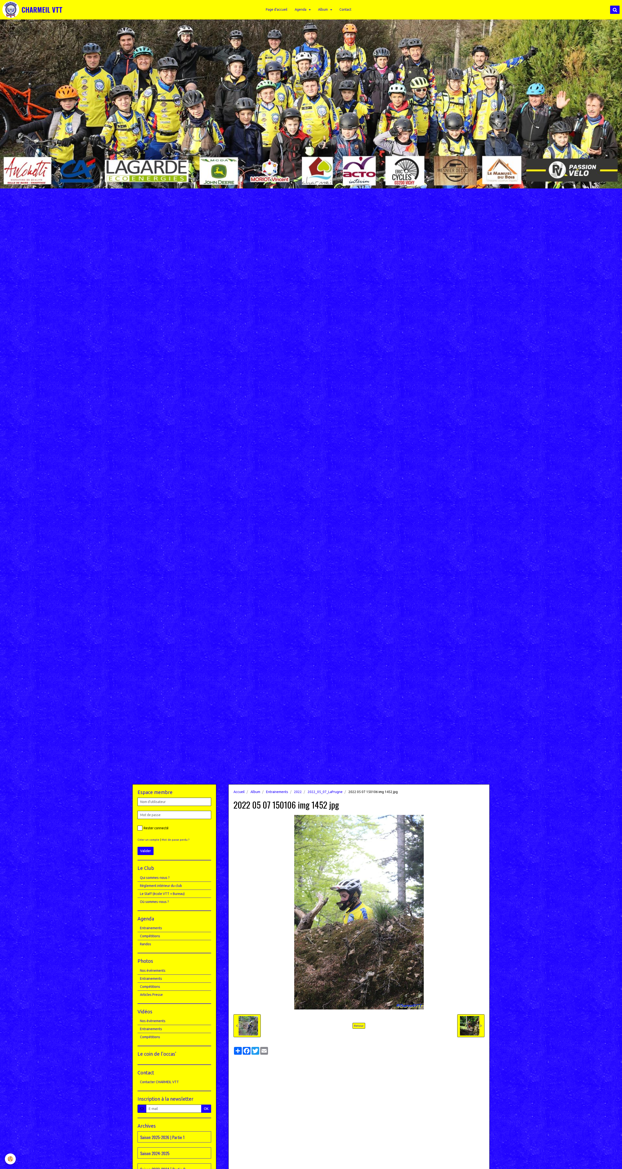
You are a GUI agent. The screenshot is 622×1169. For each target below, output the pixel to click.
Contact (345, 9)
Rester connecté (156, 828)
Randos (145, 944)
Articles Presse (151, 995)
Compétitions (150, 936)
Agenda (301, 9)
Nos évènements (152, 1021)
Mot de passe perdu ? (175, 839)
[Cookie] (10, 1158)
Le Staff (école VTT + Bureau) (162, 894)
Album (323, 9)
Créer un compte (148, 839)
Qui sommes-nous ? (155, 878)
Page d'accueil (276, 9)
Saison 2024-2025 (154, 1153)
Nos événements (152, 971)
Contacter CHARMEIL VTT (159, 1082)
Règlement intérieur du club (161, 886)
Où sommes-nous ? (154, 902)
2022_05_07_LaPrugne (325, 792)
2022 (298, 792)
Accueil (239, 792)
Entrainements (277, 792)
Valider (145, 851)
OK (206, 1109)
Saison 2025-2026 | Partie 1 (162, 1137)
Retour (359, 1025)
